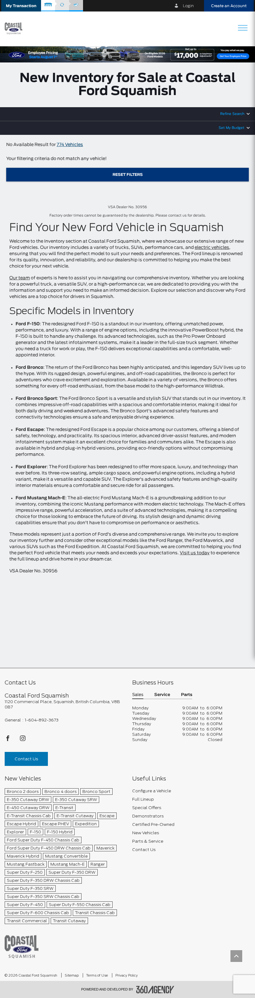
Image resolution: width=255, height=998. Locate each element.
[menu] (242, 28)
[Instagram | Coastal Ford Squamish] (23, 740)
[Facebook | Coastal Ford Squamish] (8, 740)
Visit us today (195, 553)
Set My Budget (231, 128)
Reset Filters (128, 174)
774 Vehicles (70, 145)
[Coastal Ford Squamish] (22, 946)
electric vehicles (212, 247)
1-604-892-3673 (41, 720)
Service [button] (162, 695)
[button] (21, 5)
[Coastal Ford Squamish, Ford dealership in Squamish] (16, 28)
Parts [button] (186, 695)
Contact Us (26, 759)
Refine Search (232, 114)
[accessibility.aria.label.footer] (155, 989)
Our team (19, 278)
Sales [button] (137, 695)
